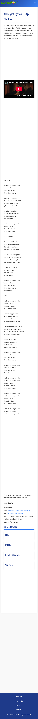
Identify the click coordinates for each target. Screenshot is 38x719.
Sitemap (19, 710)
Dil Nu (8, 545)
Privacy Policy (19, 701)
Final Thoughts (12, 555)
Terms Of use (19, 697)
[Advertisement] (19, 59)
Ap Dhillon (11, 513)
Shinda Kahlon (18, 513)
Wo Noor (9, 565)
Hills (7, 535)
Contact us (19, 705)
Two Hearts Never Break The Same (19, 510)
